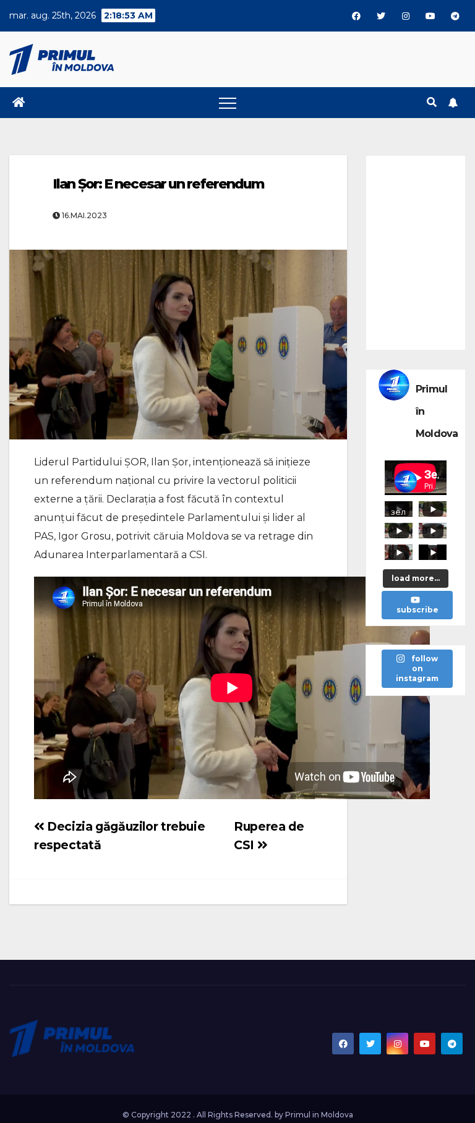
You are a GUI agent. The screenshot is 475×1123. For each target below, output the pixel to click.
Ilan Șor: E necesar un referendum (158, 184)
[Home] (18, 102)
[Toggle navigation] (227, 102)
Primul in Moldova (319, 1114)
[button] (432, 102)
